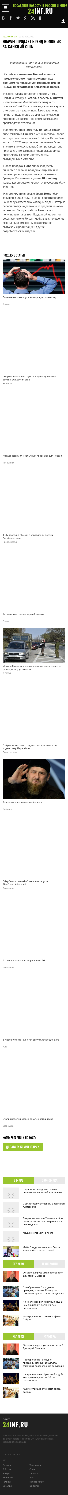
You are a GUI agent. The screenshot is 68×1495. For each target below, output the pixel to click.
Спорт (32, 1469)
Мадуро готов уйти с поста (38, 1232)
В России (7, 1469)
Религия (7, 1482)
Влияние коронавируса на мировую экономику (29, 297)
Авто (31, 1477)
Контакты (34, 1486)
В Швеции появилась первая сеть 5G (24, 960)
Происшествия (36, 1482)
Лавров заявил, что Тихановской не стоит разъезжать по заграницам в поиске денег (43, 1221)
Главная (7, 1465)
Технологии (10, 37)
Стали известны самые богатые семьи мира (28, 1118)
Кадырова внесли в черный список (22, 802)
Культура (33, 1473)
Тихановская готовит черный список (23, 614)
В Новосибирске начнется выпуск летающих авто (31, 1039)
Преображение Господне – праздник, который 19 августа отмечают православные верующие (43, 1290)
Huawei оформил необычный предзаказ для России (32, 455)
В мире (6, 1473)
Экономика (8, 1477)
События (7, 1486)
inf (40, 9)
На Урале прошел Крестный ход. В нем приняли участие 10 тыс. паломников (43, 1304)
